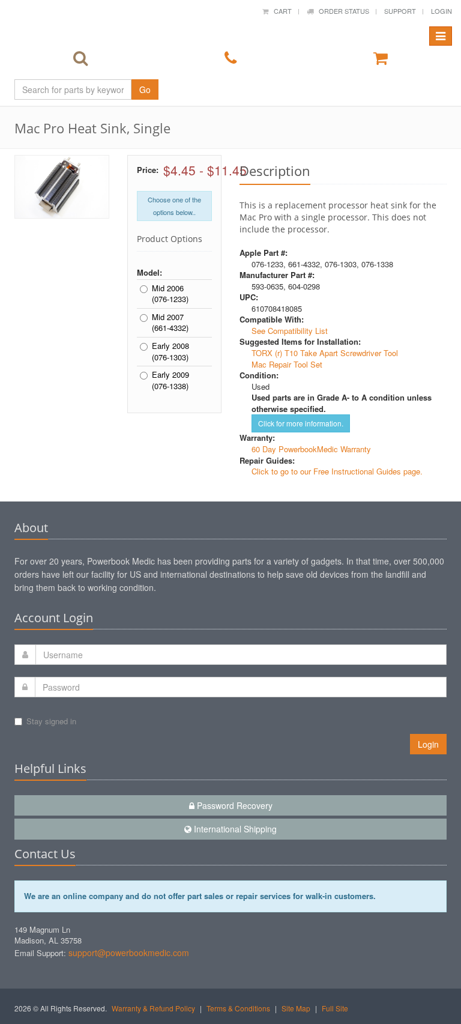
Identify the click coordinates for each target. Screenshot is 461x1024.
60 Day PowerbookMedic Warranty (311, 449)
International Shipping (234, 829)
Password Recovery (233, 805)
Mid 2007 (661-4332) (170, 323)
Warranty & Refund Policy (153, 1008)
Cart (280, 11)
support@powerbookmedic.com (128, 953)
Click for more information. (300, 423)
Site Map (296, 1008)
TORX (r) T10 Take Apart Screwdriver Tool (325, 353)
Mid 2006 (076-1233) (170, 294)
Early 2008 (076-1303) (170, 352)
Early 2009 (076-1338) (170, 380)
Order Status (341, 11)
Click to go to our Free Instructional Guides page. (337, 471)
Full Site (335, 1008)
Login (441, 11)
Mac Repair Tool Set (287, 364)
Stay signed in (51, 721)
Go (145, 89)
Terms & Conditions (238, 1008)
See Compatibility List (290, 330)
